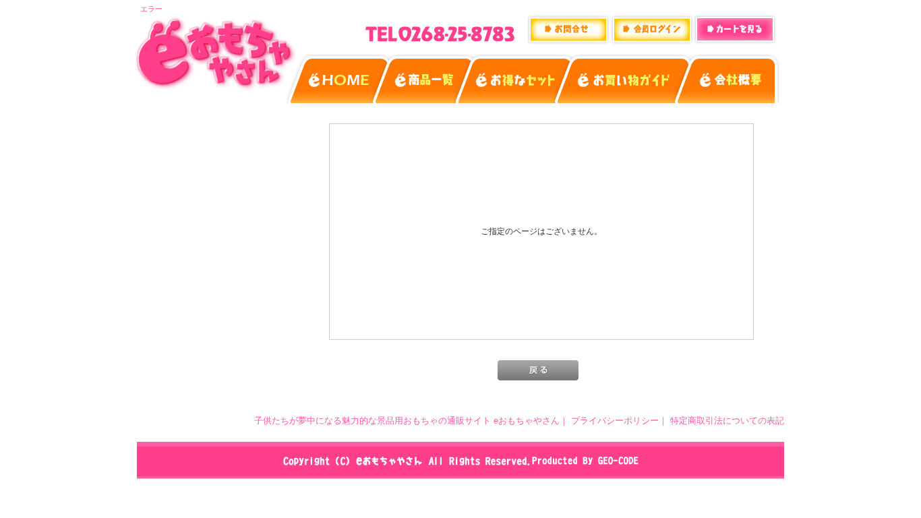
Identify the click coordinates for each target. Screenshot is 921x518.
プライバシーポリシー (615, 420)
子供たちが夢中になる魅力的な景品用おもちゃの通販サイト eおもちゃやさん (407, 420)
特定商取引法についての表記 (727, 420)
